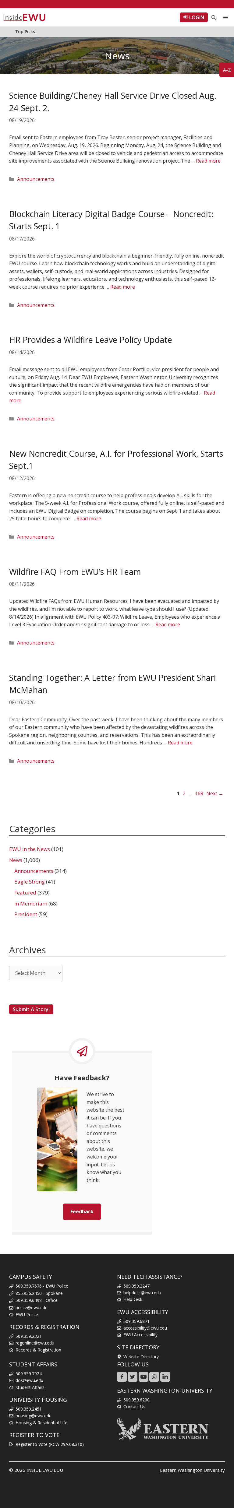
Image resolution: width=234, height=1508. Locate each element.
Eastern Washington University (192, 1470)
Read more (208, 160)
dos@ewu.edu (29, 1380)
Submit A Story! (31, 1009)
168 (200, 793)
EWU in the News (29, 848)
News (15, 859)
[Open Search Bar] (214, 17)
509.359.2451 (29, 1409)
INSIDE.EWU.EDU (45, 1470)
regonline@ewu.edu (35, 1343)
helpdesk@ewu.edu (142, 1292)
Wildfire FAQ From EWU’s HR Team (75, 571)
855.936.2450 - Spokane (39, 1293)
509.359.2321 (29, 1336)
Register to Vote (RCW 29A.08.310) (50, 1444)
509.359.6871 (136, 1321)
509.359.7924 (29, 1373)
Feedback (82, 1211)
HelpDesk (132, 1299)
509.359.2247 (136, 1286)
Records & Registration (38, 1350)
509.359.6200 (136, 1400)
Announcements (36, 179)
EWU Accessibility (140, 1335)
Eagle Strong (29, 881)
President (25, 914)
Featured (25, 892)
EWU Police (27, 1314)
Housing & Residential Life (41, 1422)
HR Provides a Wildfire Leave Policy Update (90, 339)
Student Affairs (30, 1387)
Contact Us (134, 1406)
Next (214, 793)
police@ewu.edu (32, 1307)
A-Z (227, 70)
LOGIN (196, 17)
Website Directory (141, 1356)
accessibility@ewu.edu (145, 1328)
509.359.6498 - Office (37, 1300)
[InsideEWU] (24, 17)
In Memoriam (30, 903)
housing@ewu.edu (33, 1415)
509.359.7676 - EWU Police (42, 1286)
